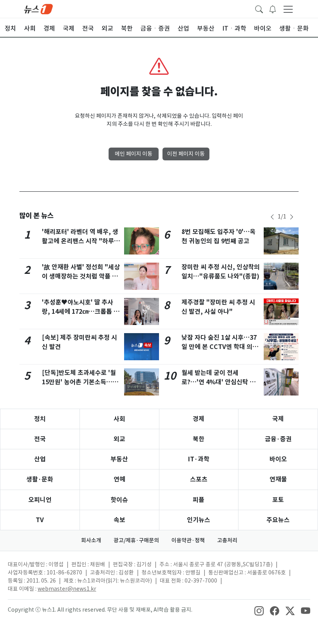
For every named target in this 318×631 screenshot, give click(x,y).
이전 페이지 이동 (186, 153)
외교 (119, 439)
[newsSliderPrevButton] (272, 217)
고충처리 (227, 540)
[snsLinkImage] (259, 610)
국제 (278, 419)
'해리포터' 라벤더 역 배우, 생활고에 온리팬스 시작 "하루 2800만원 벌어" (80, 241)
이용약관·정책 (188, 540)
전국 (40, 439)
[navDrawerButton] (288, 9)
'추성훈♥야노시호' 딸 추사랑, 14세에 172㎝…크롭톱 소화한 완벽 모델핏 (80, 311)
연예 (119, 479)
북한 (198, 439)
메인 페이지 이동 (133, 153)
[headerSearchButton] (259, 8)
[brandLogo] (38, 8)
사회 (119, 419)
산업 (40, 459)
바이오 (278, 459)
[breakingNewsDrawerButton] (273, 8)
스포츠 (198, 479)
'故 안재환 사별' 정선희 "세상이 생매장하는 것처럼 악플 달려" (81, 276)
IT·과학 (198, 459)
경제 (198, 419)
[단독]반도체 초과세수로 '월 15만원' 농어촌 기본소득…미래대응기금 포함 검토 (80, 382)
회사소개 (91, 540)
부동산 (119, 459)
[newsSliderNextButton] (291, 217)
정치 (40, 419)
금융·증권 (278, 439)
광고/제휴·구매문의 (136, 540)
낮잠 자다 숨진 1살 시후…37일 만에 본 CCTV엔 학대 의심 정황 (219, 347)
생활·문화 (39, 479)
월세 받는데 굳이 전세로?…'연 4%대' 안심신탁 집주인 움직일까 (218, 382)
